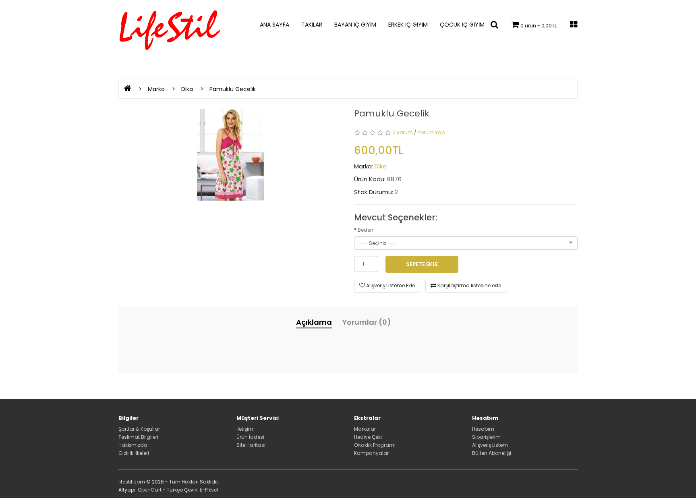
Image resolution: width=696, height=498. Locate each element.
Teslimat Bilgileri (138, 437)
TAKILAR (311, 25)
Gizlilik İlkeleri (133, 453)
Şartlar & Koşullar (139, 428)
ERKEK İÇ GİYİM (408, 25)
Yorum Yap (431, 132)
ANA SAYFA (274, 25)
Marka (156, 89)
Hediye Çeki (368, 437)
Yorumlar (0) (366, 322)
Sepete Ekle (422, 264)
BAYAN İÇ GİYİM (355, 25)
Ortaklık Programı (375, 445)
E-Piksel (209, 489)
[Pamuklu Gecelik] (230, 155)
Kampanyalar (371, 453)
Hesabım (483, 428)
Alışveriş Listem (490, 445)
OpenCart (150, 489)
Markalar (365, 428)
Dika (187, 89)
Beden (365, 229)
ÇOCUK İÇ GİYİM (462, 25)
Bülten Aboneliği (491, 453)
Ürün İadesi (250, 437)
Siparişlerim (486, 437)
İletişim (244, 428)
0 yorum (402, 132)
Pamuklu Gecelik (232, 89)
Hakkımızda (132, 445)
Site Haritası (250, 445)
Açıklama (314, 322)
